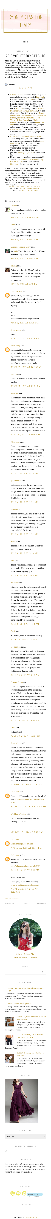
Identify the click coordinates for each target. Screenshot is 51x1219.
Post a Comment (12, 898)
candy (13, 225)
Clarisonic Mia (16, 129)
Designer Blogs (31, 1217)
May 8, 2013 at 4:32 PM (24, 284)
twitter (29, 187)
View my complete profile (25, 957)
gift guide (25, 191)
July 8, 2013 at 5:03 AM (24, 575)
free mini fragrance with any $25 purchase (27, 109)
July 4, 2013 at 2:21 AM (24, 502)
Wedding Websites (18, 814)
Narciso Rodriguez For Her (28, 118)
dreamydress (16, 330)
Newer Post (9, 903)
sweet (13, 727)
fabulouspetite (16, 291)
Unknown (15, 792)
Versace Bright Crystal (19, 120)
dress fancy (15, 346)
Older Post (41, 903)
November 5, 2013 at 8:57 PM (28, 807)
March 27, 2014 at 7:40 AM (27, 832)
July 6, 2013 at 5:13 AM (24, 553)
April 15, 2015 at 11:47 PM (26, 848)
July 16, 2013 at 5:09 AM (25, 720)
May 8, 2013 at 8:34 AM (24, 258)
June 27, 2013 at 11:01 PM (26, 386)
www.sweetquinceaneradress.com (25, 885)
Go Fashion (16, 647)
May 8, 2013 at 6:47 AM (24, 240)
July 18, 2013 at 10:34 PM (25, 736)
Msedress (15, 393)
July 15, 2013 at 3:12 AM (25, 675)
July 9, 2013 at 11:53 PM (25, 624)
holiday (34, 191)
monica (14, 374)
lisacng (14, 266)
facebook (20, 187)
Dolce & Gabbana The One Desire (27, 114)
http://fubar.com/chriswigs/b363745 (25, 866)
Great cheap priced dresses (22, 844)
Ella (12, 560)
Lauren (14, 206)
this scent (40, 97)
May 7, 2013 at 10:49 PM (25, 217)
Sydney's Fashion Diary (25, 21)
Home (26, 903)
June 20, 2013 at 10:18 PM (26, 367)
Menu (25, 41)
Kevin (13, 541)
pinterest (38, 187)
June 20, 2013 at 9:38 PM (25, 338)
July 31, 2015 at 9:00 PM (25, 870)
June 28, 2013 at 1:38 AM (25, 435)
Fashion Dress (17, 682)
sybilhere (14, 509)
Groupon (14, 164)
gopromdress (16, 480)
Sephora (29, 99)
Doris (13, 631)
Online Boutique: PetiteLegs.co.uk (19, 1004)
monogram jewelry (26, 152)
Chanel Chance (16, 95)
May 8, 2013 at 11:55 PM (25, 323)
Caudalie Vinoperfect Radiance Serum (26, 136)
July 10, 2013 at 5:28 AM (25, 640)
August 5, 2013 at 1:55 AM (27, 784)
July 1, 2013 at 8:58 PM (24, 473)
